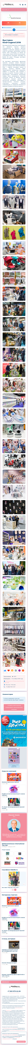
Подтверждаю (21, 1041)
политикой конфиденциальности (17, 1030)
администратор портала (14, 992)
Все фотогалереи (19, 33)
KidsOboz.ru (8, 1010)
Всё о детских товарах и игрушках (9, 5)
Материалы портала (9, 895)
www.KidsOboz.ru (19, 1008)
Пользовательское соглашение (9, 1028)
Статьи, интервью (8, 939)
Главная (5, 33)
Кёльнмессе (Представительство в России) (13, 35)
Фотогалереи (7, 27)
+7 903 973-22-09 (14, 991)
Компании (11, 33)
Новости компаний (9, 771)
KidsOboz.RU (5, 982)
